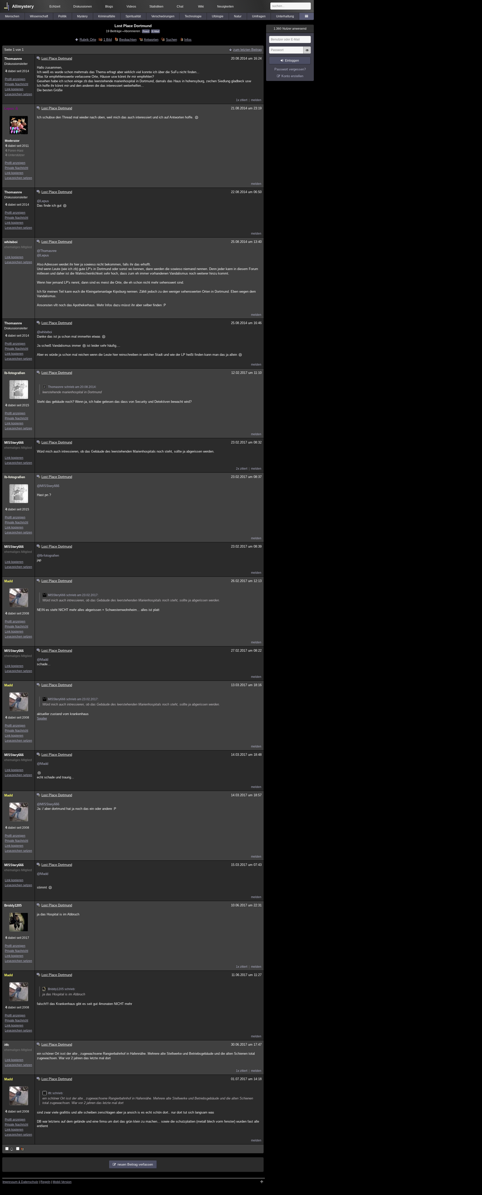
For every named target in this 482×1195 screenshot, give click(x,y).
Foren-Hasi (15, 150)
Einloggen (292, 60)
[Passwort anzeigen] (307, 53)
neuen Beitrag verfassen (135, 1164)
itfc (6, 1045)
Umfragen (259, 16)
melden (256, 100)
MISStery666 (14, 443)
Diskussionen (82, 6)
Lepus (9, 108)
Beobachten (127, 39)
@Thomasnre (46, 251)
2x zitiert (241, 468)
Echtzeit (54, 6)
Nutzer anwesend (290, 28)
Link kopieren (14, 89)
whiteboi (11, 242)
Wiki (201, 6)
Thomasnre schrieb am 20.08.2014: (72, 387)
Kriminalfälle (106, 16)
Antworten (151, 39)
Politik (62, 16)
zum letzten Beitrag (247, 50)
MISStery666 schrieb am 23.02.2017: (73, 595)
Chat (180, 6)
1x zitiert (241, 100)
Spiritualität (133, 16)
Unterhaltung (285, 16)
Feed (146, 31)
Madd (8, 581)
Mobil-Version (62, 1182)
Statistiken (156, 6)
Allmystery (23, 6)
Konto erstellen (292, 76)
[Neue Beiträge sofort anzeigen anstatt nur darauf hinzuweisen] (20, 1149)
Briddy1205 (13, 905)
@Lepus (43, 201)
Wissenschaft (39, 16)
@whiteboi (44, 332)
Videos (131, 6)
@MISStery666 (48, 486)
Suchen (171, 39)
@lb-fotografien (48, 555)
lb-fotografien (14, 373)
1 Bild (107, 39)
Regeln (45, 1182)
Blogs (109, 6)
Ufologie (217, 16)
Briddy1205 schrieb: (61, 989)
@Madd (42, 659)
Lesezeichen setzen (18, 94)
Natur (238, 16)
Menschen (12, 16)
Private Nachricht (16, 84)
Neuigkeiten (225, 6)
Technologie (193, 16)
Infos (188, 39)
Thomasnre (13, 59)
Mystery (82, 16)
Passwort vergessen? (290, 69)
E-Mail (155, 31)
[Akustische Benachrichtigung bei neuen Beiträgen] (9, 1149)
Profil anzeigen (15, 79)
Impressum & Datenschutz (20, 1182)
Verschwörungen (162, 16)
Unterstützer (16, 155)
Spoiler (42, 718)
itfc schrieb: (55, 1093)
